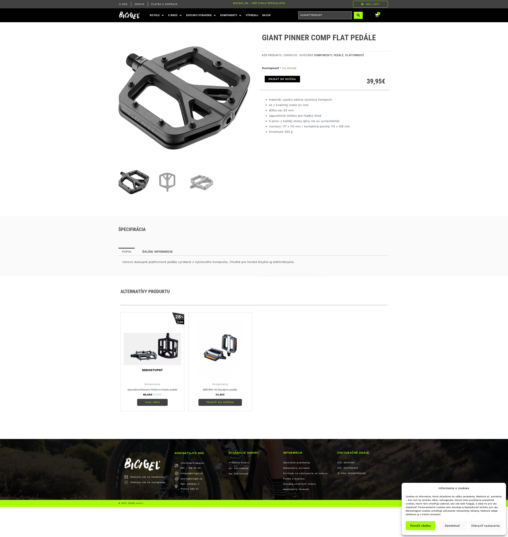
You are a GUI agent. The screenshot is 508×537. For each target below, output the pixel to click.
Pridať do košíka (282, 79)
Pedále (339, 55)
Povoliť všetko (420, 525)
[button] (157, 15)
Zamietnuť (452, 525)
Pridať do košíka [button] (220, 402)
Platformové (354, 55)
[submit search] (358, 15)
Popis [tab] (126, 251)
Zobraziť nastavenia (485, 525)
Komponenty (323, 55)
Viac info (152, 402)
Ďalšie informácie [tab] (157, 251)
